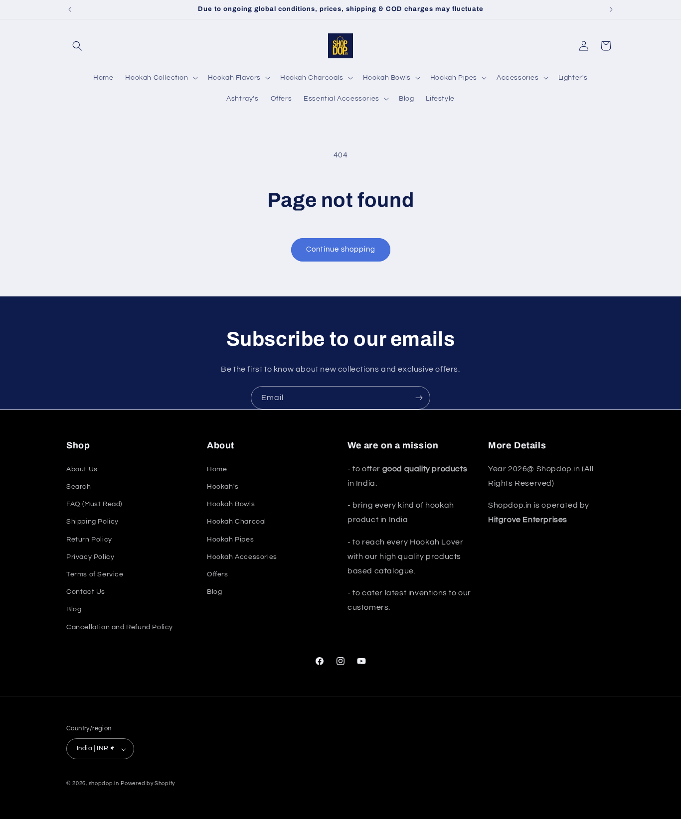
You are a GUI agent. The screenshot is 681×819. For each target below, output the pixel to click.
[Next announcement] (611, 9)
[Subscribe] (419, 398)
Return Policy (89, 539)
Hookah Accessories (242, 556)
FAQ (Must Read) (94, 504)
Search (78, 486)
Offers (217, 573)
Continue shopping (340, 249)
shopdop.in (104, 784)
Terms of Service (95, 573)
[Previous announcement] (70, 9)
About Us (82, 468)
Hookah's (223, 486)
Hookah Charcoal (236, 521)
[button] (77, 46)
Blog (73, 609)
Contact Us (85, 591)
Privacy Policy (90, 556)
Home (217, 468)
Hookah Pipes (230, 539)
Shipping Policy (92, 521)
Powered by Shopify (148, 784)
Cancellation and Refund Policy (119, 626)
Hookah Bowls (231, 504)
